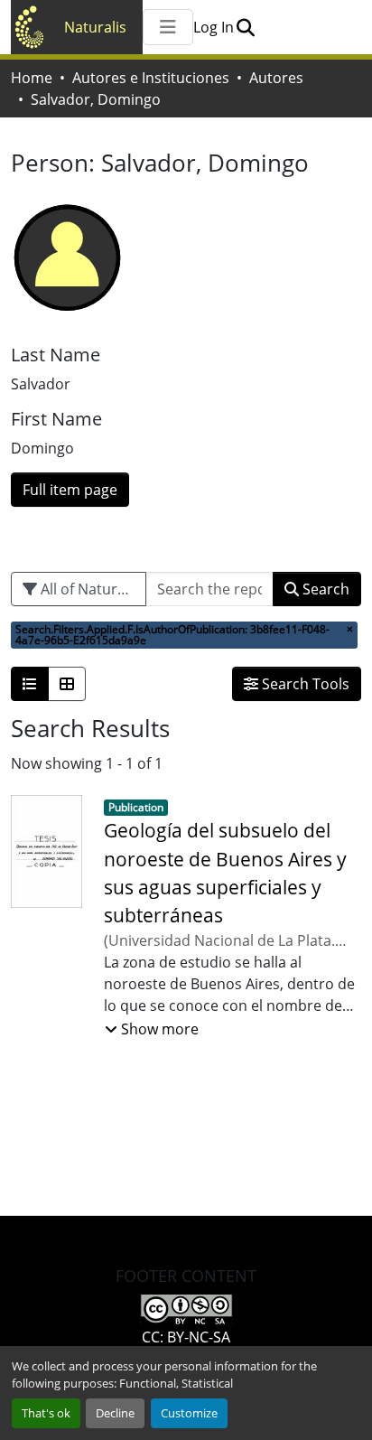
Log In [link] (213, 27)
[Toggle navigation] (168, 27)
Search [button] (324, 589)
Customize (189, 1413)
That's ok (46, 1413)
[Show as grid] (67, 684)
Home (31, 78)
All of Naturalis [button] (88, 589)
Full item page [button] (70, 490)
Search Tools (303, 684)
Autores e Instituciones (150, 78)
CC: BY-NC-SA (186, 1337)
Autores (276, 78)
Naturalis (95, 27)
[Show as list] (30, 684)
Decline (115, 1413)
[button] (245, 27)
